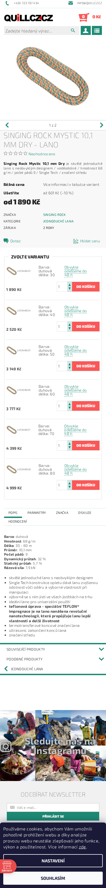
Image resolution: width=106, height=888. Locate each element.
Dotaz (15, 241)
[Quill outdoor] (28, 17)
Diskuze (84, 512)
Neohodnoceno (42, 153)
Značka (62, 512)
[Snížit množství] (69, 289)
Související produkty (26, 649)
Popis (13, 512)
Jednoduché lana (58, 221)
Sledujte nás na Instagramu (60, 745)
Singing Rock (54, 214)
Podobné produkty (24, 659)
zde (82, 846)
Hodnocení (17, 521)
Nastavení (53, 860)
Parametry (36, 512)
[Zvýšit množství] (69, 284)
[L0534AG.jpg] (11, 270)
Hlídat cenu (90, 241)
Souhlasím (53, 878)
